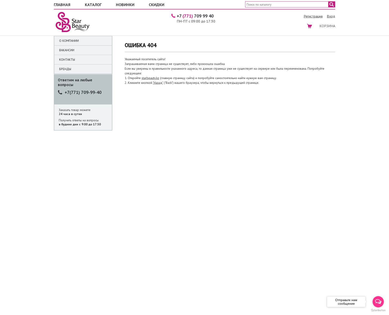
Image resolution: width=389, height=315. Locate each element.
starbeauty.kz (150, 78)
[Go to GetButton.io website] (378, 310)
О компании (69, 41)
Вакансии (66, 50)
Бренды (65, 69)
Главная (62, 4)
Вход (331, 16)
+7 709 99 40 (195, 16)
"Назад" (158, 83)
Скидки (156, 4)
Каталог (93, 4)
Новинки (125, 4)
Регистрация (313, 16)
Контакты (67, 60)
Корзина (327, 26)
